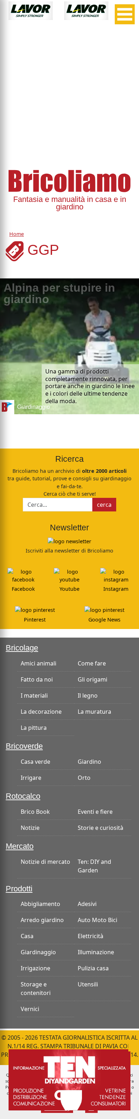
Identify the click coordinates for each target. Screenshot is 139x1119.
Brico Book (35, 812)
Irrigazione (35, 968)
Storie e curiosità (100, 828)
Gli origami (92, 679)
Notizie (30, 828)
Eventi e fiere (95, 812)
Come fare (92, 663)
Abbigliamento (40, 904)
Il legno (88, 695)
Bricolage (22, 647)
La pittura (34, 728)
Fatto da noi (37, 679)
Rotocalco (23, 796)
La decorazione (41, 712)
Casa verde (35, 762)
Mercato (20, 846)
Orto (84, 778)
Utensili (88, 984)
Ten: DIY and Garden (94, 866)
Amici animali (38, 663)
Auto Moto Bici (97, 920)
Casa (27, 936)
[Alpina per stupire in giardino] (69, 346)
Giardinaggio (38, 952)
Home (16, 234)
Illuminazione (96, 952)
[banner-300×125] (31, 10)
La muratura (94, 712)
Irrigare (31, 778)
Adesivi (87, 904)
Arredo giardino (42, 920)
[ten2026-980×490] (69, 1079)
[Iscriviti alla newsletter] (69, 541)
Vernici (30, 1009)
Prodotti (19, 888)
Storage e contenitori (36, 988)
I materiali (34, 695)
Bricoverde (24, 746)
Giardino (89, 762)
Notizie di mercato (45, 862)
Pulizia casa (93, 968)
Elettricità (90, 936)
